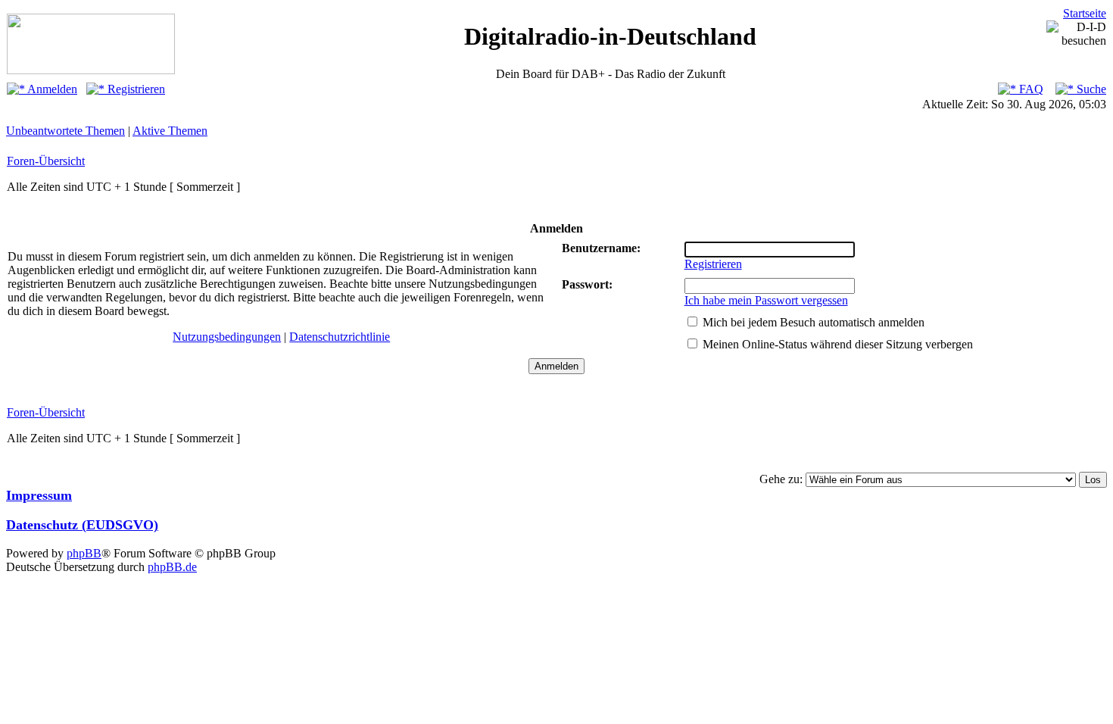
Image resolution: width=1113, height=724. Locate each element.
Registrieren (134, 89)
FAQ (1029, 89)
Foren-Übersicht (46, 160)
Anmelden (51, 89)
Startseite (1084, 13)
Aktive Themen (169, 130)
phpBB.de (172, 566)
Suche (1090, 89)
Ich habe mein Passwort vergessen (766, 300)
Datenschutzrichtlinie (339, 336)
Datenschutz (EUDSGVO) (82, 524)
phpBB (84, 553)
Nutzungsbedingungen (227, 336)
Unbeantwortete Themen (65, 130)
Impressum (39, 495)
